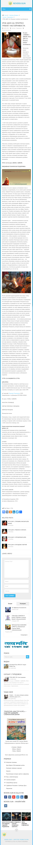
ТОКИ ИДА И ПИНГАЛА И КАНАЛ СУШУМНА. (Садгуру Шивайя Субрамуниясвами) (19, 617)
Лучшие (10, 603)
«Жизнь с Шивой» (16, 749)
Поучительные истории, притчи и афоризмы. (17, 774)
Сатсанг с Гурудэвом (17, 28)
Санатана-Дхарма (10, 779)
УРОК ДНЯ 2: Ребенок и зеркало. (17, 530)
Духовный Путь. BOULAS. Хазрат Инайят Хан (17, 665)
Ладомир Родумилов (14, 393)
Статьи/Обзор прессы (11, 782)
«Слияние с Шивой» (16, 747)
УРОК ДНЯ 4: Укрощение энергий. (17, 544)
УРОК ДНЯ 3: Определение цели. (17, 537)
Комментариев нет (6, 30)
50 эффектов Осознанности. (19, 607)
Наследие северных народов (14, 768)
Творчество (9, 788)
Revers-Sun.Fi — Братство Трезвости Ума (16, 839)
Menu (4, 9)
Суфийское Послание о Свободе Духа (16, 785)
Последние (23, 603)
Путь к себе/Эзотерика (12, 777)
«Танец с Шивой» (16, 751)
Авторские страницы (11, 762)
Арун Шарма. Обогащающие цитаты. (15, 765)
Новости (8, 771)
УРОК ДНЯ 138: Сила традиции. (17, 677)
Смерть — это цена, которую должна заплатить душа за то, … (18, 695)
